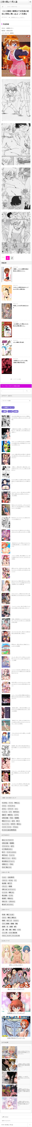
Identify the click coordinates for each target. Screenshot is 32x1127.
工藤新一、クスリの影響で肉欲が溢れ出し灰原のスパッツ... (21, 269)
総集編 (12, 923)
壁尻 (7, 929)
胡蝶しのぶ (11, 892)
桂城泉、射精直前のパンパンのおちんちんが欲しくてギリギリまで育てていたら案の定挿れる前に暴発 (21, 620)
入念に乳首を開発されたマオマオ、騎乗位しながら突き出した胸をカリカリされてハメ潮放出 (21, 418)
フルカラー (15, 920)
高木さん (19, 824)
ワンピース (4, 811)
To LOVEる (4, 802)
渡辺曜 (10, 886)
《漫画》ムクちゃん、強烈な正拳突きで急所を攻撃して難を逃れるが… (24, 1090)
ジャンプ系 (4, 932)
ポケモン (4, 809)
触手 (15, 926)
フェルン (4, 877)
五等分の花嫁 (5, 818)
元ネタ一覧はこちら (6, 867)
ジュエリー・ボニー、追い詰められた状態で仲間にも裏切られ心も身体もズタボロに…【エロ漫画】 (21, 494)
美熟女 (14, 929)
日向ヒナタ (4, 901)
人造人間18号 (11, 877)
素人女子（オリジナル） (7, 904)
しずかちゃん (12, 901)
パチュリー (4, 886)
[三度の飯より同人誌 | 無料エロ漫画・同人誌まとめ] (10, 3)
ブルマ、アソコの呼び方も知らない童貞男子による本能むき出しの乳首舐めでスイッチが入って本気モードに (21, 443)
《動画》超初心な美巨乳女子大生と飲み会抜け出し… (24, 1065)
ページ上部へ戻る (30, 1125)
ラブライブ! (10, 809)
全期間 (16, 411)
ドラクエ (4, 805)
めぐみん (11, 880)
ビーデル (11, 895)
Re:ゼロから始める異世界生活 (9, 830)
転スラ (3, 852)
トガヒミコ (4, 880)
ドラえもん (15, 827)
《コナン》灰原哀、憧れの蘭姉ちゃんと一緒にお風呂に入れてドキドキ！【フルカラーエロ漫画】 (21, 557)
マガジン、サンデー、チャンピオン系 (10, 935)
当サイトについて (6, 1120)
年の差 (3, 914)
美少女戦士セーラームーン (8, 861)
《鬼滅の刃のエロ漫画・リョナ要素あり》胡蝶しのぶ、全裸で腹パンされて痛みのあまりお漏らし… (21, 430)
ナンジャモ (4, 892)
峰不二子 (10, 883)
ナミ (15, 880)
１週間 (4, 411)
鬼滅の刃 (4, 814)
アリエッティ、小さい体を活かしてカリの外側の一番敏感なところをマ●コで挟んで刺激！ (21, 773)
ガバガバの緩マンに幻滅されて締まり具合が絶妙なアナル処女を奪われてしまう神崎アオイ (21, 481)
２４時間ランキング (8, 407)
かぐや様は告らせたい (7, 849)
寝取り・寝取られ (12, 917)
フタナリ (4, 917)
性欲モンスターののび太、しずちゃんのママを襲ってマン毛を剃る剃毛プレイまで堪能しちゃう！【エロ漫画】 (21, 506)
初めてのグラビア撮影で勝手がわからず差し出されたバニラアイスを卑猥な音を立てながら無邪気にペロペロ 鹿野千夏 (21, 582)
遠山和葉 (4, 883)
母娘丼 (3, 920)
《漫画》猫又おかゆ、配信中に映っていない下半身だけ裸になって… (24, 1103)
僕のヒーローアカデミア (7, 840)
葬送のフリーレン (6, 821)
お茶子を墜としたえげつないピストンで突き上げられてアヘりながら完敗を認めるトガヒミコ (21, 684)
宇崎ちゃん (16, 802)
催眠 (10, 929)
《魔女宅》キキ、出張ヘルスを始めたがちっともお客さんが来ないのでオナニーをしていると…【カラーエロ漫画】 (21, 722)
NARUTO (13, 824)
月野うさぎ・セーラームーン (8, 889)
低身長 (3, 926)
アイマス (11, 802)
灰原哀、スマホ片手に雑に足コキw (21, 306)
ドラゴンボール (11, 805)
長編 (16, 923)
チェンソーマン (5, 824)
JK (7, 926)
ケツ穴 (18, 929)
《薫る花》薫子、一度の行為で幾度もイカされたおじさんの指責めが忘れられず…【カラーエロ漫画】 (21, 709)
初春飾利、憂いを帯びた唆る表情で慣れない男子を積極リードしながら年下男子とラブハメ (21, 747)
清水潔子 (4, 898)
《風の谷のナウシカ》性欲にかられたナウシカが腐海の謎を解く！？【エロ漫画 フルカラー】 (21, 544)
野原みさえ (10, 898)
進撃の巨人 (10, 814)
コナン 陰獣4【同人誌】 (18, 342)
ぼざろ (13, 821)
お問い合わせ (5, 1117)
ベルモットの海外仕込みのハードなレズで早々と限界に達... (21, 288)
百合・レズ (9, 920)
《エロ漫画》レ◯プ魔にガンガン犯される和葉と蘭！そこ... (21, 324)
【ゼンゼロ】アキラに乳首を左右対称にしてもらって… (24, 1052)
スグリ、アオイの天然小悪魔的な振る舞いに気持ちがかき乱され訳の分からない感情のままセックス (21, 697)
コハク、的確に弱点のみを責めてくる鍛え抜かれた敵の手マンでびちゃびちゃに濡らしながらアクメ (21, 456)
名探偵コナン (5, 864)
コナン (16, 809)
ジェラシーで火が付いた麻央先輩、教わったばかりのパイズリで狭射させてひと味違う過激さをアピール (21, 671)
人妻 (3, 929)
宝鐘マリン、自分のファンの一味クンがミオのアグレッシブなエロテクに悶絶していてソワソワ (21, 760)
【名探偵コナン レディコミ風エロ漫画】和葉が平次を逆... (20, 361)
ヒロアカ (16, 814)
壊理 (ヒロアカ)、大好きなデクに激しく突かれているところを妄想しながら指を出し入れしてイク (21, 570)
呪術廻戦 (17, 818)
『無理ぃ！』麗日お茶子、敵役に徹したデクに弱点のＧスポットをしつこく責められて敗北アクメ (21, 468)
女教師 (11, 926)
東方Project (16, 811)
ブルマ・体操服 (5, 923)
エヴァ (10, 811)
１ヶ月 (10, 411)
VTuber (11, 818)
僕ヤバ (17, 821)
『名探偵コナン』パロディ (17, 17)
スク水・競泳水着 (13, 932)
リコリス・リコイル (6, 827)
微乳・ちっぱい (10, 914)
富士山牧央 (4, 895)
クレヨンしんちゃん (11, 852)
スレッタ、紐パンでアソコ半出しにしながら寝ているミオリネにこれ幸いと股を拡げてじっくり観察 (21, 659)
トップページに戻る (16, 379)
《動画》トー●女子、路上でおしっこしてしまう (24, 1078)
